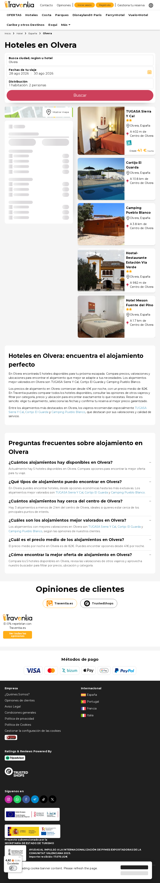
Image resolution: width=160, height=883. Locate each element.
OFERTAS (14, 15)
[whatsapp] (17, 799)
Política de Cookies (18, 724)
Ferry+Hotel (115, 15)
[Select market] (151, 5)
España (32, 33)
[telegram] (35, 799)
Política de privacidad (19, 718)
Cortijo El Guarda (36, 412)
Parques (62, 15)
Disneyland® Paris (87, 15)
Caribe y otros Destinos (25, 25)
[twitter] (53, 799)
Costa (46, 15)
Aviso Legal (13, 706)
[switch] (13, 868)
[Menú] (19, 858)
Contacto (46, 5)
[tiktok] (44, 799)
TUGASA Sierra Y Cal (69, 492)
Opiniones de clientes (20, 700)
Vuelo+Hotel (138, 15)
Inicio (8, 33)
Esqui (52, 25)
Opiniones (64, 5)
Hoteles (31, 15)
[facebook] (26, 799)
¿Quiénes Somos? (17, 694)
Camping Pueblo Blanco (68, 412)
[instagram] (9, 799)
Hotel (20, 33)
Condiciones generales (20, 712)
